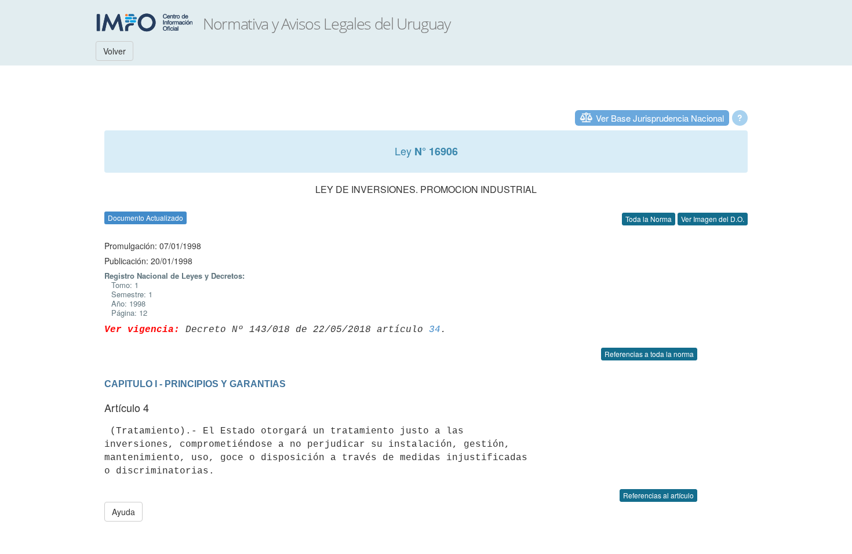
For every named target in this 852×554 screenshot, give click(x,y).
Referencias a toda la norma (649, 354)
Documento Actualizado (145, 218)
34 (434, 330)
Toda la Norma (648, 219)
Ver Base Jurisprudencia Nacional (660, 118)
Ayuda (123, 511)
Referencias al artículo (658, 495)
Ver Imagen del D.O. (712, 219)
